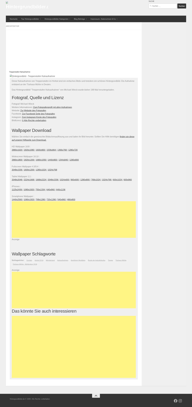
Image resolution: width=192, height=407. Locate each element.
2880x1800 (17, 160)
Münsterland (50, 260)
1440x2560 (17, 199)
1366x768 (62, 150)
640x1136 (60, 190)
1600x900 (41, 150)
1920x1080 (29, 150)
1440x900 (53, 160)
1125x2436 (17, 190)
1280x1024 (41, 170)
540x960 (61, 199)
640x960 (50, 190)
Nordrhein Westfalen (78, 260)
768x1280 (41, 199)
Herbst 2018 (39, 260)
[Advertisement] (74, 48)
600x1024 (118, 180)
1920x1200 (29, 160)
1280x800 (74, 160)
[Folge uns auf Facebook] (176, 401)
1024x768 (52, 170)
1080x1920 (29, 190)
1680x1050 (41, 160)
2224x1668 (29, 180)
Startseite (14, 19)
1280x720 (73, 150)
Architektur (12, 26)
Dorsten (29, 260)
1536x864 (51, 150)
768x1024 (96, 180)
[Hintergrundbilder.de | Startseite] (27, 7)
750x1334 (40, 190)
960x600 (75, 180)
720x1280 (51, 199)
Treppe (110, 260)
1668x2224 (41, 180)
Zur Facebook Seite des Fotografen (38, 114)
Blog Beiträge (79, 19)
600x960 (128, 180)
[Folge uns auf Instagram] (180, 401)
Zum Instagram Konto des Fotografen (39, 117)
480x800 (71, 199)
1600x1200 (29, 170)
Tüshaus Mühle (120, 260)
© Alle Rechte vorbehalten (34, 120)
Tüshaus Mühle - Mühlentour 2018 (25, 264)
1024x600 (65, 180)
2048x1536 (17, 170)
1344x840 (63, 160)
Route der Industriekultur (96, 260)
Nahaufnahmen (62, 260)
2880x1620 (17, 150)
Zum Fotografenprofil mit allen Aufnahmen (52, 107)
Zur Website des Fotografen (33, 110)
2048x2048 (17, 180)
